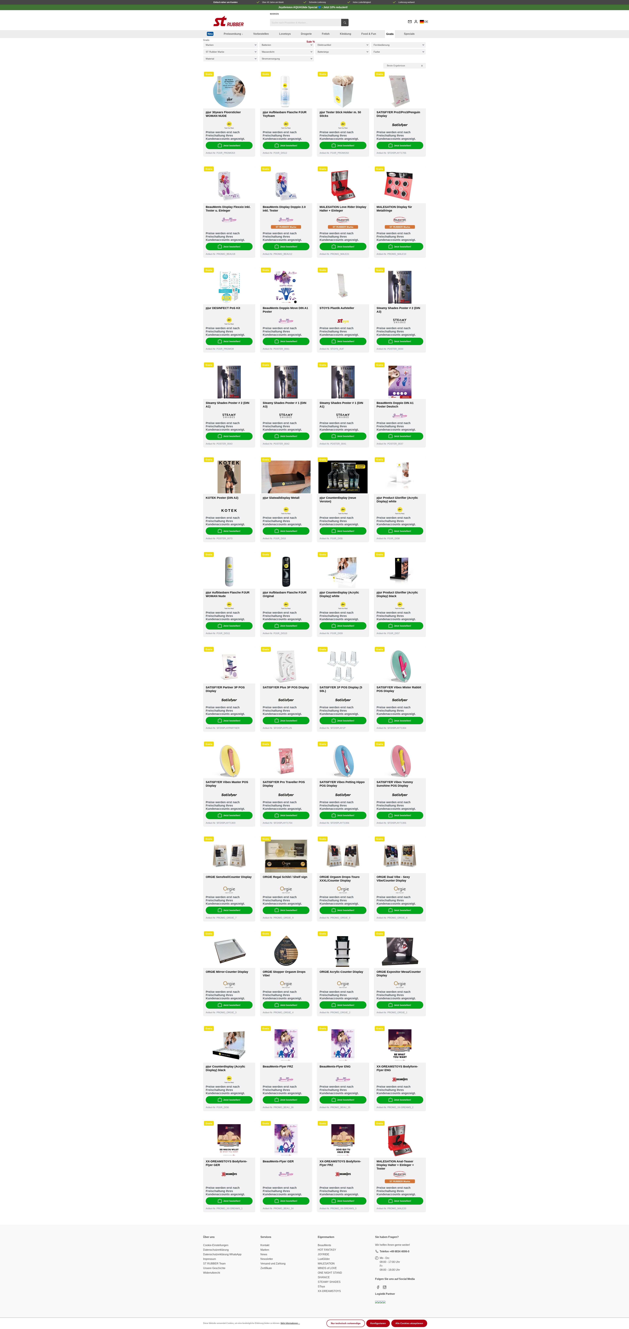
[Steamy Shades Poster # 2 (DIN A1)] (229, 382)
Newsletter (266, 1259)
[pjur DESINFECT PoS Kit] (229, 287)
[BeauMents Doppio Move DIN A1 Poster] (286, 287)
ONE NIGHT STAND (330, 1272)
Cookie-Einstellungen (215, 1245)
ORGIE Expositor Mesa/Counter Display (399, 973)
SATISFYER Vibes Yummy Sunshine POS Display (395, 783)
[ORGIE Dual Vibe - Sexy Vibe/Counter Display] (400, 856)
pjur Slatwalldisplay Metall (281, 497)
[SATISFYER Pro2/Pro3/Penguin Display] (400, 91)
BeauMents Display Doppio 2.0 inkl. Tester (284, 208)
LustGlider (324, 1259)
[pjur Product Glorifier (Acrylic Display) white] (400, 477)
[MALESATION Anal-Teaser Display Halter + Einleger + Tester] (400, 1140)
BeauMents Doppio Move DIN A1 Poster (285, 309)
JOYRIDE (323, 1254)
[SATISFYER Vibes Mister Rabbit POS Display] (400, 666)
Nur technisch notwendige (346, 1323)
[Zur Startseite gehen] (228, 21)
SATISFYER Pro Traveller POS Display (284, 783)
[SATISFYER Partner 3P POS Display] (229, 666)
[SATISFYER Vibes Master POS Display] (229, 761)
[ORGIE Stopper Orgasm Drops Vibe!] (286, 951)
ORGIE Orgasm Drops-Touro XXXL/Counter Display (340, 878)
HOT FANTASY (327, 1249)
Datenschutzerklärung (216, 1249)
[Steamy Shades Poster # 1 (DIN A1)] (343, 382)
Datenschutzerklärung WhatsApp (222, 1254)
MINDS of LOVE (327, 1268)
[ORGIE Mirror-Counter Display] (229, 951)
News (263, 1254)
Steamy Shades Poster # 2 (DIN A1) (227, 404)
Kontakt (264, 1245)
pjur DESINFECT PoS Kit (223, 308)
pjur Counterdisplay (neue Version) (338, 499)
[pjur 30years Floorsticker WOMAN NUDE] (229, 91)
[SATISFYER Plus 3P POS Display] (286, 666)
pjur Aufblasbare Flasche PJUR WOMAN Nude (227, 594)
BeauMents (324, 1245)
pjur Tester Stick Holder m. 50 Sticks (340, 114)
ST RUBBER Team (214, 1263)
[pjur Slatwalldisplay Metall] (286, 477)
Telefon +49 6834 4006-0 (394, 1251)
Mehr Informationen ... (290, 1323)
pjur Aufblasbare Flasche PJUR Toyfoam (284, 114)
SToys (321, 1286)
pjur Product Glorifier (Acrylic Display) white (397, 499)
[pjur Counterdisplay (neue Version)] (343, 477)
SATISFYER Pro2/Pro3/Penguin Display (398, 114)
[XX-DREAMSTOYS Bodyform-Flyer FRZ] (343, 1140)
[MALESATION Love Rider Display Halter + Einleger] (343, 186)
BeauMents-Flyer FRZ (278, 1066)
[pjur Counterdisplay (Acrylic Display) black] (229, 1045)
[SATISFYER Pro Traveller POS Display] (286, 761)
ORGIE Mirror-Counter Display (227, 971)
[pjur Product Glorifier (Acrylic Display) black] (400, 571)
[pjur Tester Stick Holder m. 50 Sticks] (343, 91)
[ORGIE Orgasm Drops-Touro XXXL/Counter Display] (343, 856)
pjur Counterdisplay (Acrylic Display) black (225, 1068)
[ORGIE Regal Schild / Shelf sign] (286, 856)
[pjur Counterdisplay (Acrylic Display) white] (343, 571)
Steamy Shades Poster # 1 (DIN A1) (341, 404)
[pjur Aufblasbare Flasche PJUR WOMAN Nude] (229, 571)
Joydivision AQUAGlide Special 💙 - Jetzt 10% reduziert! (313, 7)
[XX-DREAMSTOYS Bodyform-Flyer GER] (229, 1140)
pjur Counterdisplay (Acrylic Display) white (339, 594)
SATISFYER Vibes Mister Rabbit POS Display (399, 689)
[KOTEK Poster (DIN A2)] (229, 477)
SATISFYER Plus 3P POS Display (286, 687)
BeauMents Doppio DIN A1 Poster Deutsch (395, 404)
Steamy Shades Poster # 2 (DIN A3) (398, 309)
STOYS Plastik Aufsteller (337, 308)
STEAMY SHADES (329, 1281)
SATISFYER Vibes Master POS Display (227, 783)
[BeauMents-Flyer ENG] (343, 1045)
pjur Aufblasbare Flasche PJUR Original (284, 594)
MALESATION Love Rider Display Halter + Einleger (343, 208)
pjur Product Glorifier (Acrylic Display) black (397, 594)
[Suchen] (345, 22)
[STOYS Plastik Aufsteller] (343, 287)
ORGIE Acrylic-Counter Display (341, 971)
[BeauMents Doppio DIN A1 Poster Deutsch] (400, 382)
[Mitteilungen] (410, 21)
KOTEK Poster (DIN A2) (222, 497)
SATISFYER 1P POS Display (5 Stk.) (341, 689)
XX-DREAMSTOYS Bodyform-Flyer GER (226, 1163)
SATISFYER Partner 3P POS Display (225, 689)
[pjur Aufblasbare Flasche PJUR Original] (286, 571)
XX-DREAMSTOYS (329, 1291)
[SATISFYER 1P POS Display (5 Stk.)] (343, 666)
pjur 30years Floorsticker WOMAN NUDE (223, 114)
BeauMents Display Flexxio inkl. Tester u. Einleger (228, 208)
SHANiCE (324, 1277)
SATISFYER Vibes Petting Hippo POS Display (342, 783)
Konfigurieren (378, 1323)
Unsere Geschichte (214, 1268)
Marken (274, 14)
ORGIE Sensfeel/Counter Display (229, 877)
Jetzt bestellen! (231, 145)
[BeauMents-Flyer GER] (286, 1140)
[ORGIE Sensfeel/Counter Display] (229, 856)
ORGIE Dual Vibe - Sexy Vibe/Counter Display (393, 878)
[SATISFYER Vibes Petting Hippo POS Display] (343, 761)
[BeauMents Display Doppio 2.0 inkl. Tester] (286, 186)
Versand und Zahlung (273, 1263)
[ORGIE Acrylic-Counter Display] (343, 951)
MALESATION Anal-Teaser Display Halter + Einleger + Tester (395, 1165)
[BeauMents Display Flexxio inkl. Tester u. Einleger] (229, 186)
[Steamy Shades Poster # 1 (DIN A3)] (286, 382)
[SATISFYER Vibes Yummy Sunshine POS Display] (400, 761)
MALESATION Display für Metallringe (394, 208)
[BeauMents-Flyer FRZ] (286, 1045)
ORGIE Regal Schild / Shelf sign (285, 877)
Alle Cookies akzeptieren (409, 1323)
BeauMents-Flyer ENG (335, 1066)
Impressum (209, 1259)
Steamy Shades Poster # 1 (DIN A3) (284, 404)
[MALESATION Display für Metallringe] (400, 186)
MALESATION (326, 1263)
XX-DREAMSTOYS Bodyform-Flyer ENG (397, 1068)
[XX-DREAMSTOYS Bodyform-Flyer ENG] (400, 1045)
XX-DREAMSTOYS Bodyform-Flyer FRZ (340, 1163)
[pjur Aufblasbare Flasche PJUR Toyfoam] (286, 91)
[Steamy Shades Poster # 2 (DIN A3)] (400, 287)
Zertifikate (266, 1268)
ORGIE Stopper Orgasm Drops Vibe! (284, 973)
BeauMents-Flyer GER (278, 1161)
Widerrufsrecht (211, 1272)
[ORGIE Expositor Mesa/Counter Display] (400, 951)
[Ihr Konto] (416, 21)
